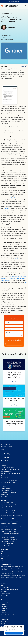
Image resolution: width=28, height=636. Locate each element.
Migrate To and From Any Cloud (9, 505)
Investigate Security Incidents (9, 523)
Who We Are (4, 602)
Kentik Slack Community (7, 615)
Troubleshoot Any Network (8, 529)
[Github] (14, 457)
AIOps (2, 37)
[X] (11, 457)
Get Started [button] (14, 344)
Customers (4, 606)
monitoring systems (15, 166)
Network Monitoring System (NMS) (10, 469)
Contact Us (4, 608)
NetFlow (17, 259)
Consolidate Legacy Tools (8, 537)
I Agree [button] (14, 633)
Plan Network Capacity (7, 541)
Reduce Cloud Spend (7, 502)
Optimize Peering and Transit (9, 539)
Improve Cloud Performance (8, 507)
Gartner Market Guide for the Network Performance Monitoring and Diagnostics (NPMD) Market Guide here (14, 278)
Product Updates (5, 593)
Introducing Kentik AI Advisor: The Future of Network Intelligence (13, 572)
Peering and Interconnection (9, 480)
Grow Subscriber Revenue (8, 546)
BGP (2, 560)
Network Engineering (7, 39)
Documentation (5, 596)
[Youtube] (5, 457)
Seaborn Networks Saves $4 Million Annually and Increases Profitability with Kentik (13, 576)
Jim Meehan (11, 27)
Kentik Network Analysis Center (9, 589)
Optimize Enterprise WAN (8, 511)
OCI (2, 558)
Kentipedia (4, 591)
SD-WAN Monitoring (6, 471)
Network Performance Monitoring (10, 513)
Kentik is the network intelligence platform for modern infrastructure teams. (7, 447)
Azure (2, 554)
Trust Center (4, 624)
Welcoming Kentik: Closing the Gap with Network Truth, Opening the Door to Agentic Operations (13, 568)
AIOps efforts (7, 208)
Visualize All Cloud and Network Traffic (11, 527)
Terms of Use (18, 340)
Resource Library (5, 587)
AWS (2, 551)
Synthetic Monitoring (7, 478)
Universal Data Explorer (7, 490)
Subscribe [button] (23, 66)
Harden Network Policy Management (11, 521)
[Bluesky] (8, 457)
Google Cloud (5, 556)
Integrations (4, 494)
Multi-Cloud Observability (8, 467)
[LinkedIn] (2, 457)
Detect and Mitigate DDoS (8, 519)
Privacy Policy (10, 340)
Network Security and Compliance (10, 473)
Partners (3, 612)
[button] (25, 5)
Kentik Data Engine (6, 497)
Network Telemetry (6, 488)
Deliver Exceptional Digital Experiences (11, 515)
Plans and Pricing (5, 604)
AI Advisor (4, 476)
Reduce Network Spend (7, 543)
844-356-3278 (5, 460)
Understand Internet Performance (10, 531)
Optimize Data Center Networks (10, 533)
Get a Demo (6, 453)
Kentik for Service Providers (8, 482)
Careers (3, 610)
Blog (2, 585)
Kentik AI (3, 486)
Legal (2, 626)
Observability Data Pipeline (8, 492)
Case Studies (4, 583)
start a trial (9, 284)
